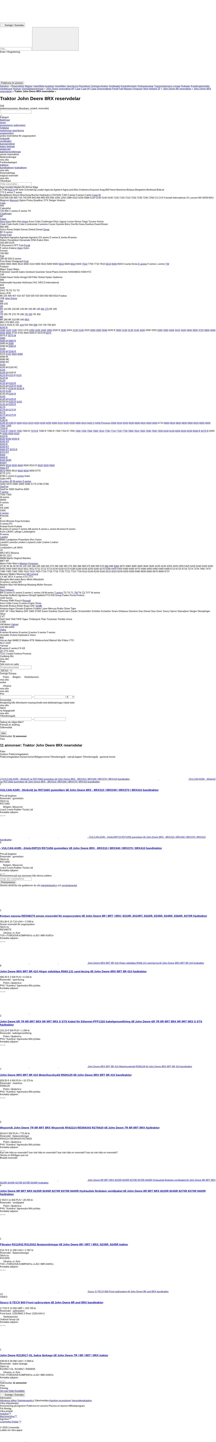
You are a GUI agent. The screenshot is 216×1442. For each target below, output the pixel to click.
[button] (108, 67)
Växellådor (60, 86)
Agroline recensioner (60, 1400)
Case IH (85, 88)
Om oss (4, 1391)
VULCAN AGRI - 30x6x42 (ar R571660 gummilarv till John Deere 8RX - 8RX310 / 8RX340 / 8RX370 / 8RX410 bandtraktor (79, 790)
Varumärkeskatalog (82, 1400)
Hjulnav (17, 88)
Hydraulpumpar (145, 86)
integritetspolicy (49, 885)
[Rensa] (1, 115)
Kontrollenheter (129, 86)
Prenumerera (8, 882)
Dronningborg (104, 88)
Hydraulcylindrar (99, 86)
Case (78, 88)
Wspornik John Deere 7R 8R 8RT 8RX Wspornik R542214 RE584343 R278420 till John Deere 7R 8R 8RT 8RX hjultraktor (80, 1127)
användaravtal (69, 885)
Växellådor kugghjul (43, 86)
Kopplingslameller (200, 86)
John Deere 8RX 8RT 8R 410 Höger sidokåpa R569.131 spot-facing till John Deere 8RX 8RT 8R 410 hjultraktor (73, 971)
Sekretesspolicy (25, 1400)
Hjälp (11, 1391)
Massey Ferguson (133, 88)
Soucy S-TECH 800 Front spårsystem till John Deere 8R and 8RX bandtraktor (51, 1302)
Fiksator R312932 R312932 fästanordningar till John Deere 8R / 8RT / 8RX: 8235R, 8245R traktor (64, 1244)
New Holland (150, 88)
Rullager (185, 86)
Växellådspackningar (33, 88)
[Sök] (55, 39)
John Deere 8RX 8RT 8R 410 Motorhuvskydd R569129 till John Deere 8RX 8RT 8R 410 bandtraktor (66, 1074)
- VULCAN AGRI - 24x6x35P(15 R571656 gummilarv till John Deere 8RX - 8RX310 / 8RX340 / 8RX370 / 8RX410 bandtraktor (81, 848)
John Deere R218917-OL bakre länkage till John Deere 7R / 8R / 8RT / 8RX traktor (54, 1355)
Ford (121, 88)
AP (72, 88)
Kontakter (20, 1391)
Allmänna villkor (8, 1400)
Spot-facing (72, 86)
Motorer (29, 86)
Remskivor (84, 86)
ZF (159, 88)
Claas (93, 88)
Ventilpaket (114, 86)
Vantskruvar (6, 88)
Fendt (115, 88)
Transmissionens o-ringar (167, 86)
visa (3, 733)
